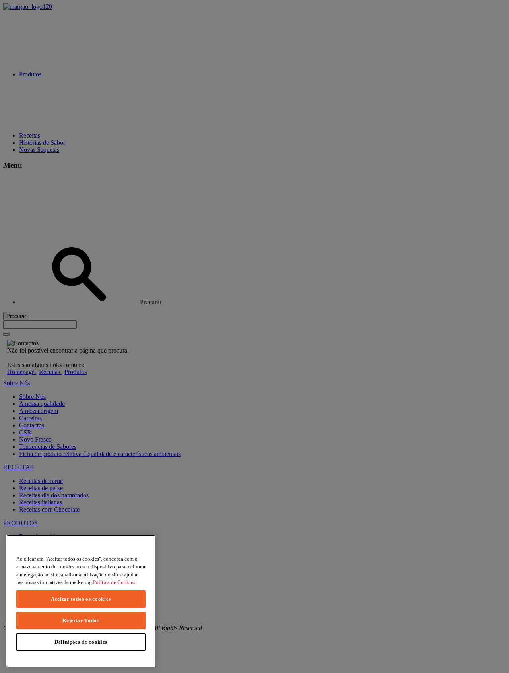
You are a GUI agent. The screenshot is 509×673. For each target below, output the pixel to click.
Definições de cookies (80, 642)
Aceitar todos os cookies (81, 599)
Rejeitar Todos (80, 620)
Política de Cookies (114, 582)
